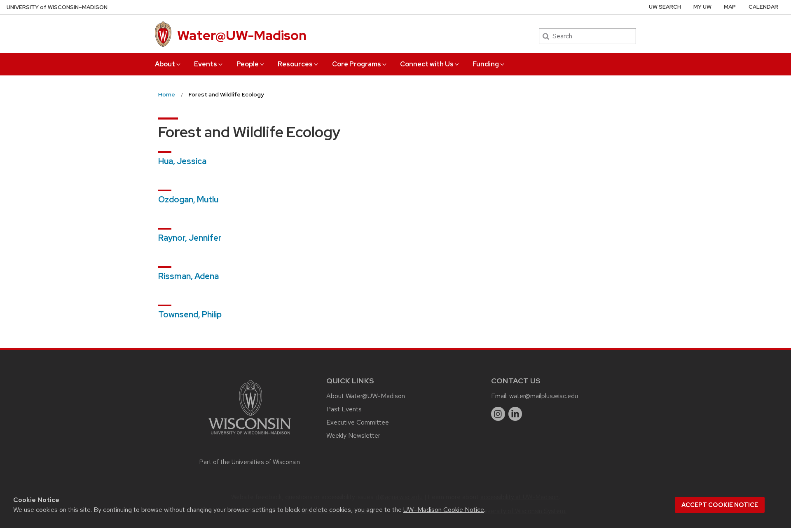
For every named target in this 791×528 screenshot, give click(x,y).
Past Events (344, 409)
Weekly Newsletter (353, 435)
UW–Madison (57, 7)
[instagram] (498, 414)
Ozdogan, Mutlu (188, 199)
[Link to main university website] (249, 436)
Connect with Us (427, 64)
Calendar (763, 6)
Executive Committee (357, 422)
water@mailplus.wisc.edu (543, 396)
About (165, 64)
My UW (702, 6)
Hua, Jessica (182, 161)
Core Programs (356, 64)
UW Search (665, 6)
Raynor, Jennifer (190, 237)
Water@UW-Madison (242, 35)
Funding (486, 64)
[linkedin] (515, 414)
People (247, 64)
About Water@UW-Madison (365, 396)
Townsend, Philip (190, 314)
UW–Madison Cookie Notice (443, 509)
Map (730, 6)
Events (205, 64)
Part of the (249, 462)
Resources (295, 64)
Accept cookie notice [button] (719, 505)
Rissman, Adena (188, 276)
